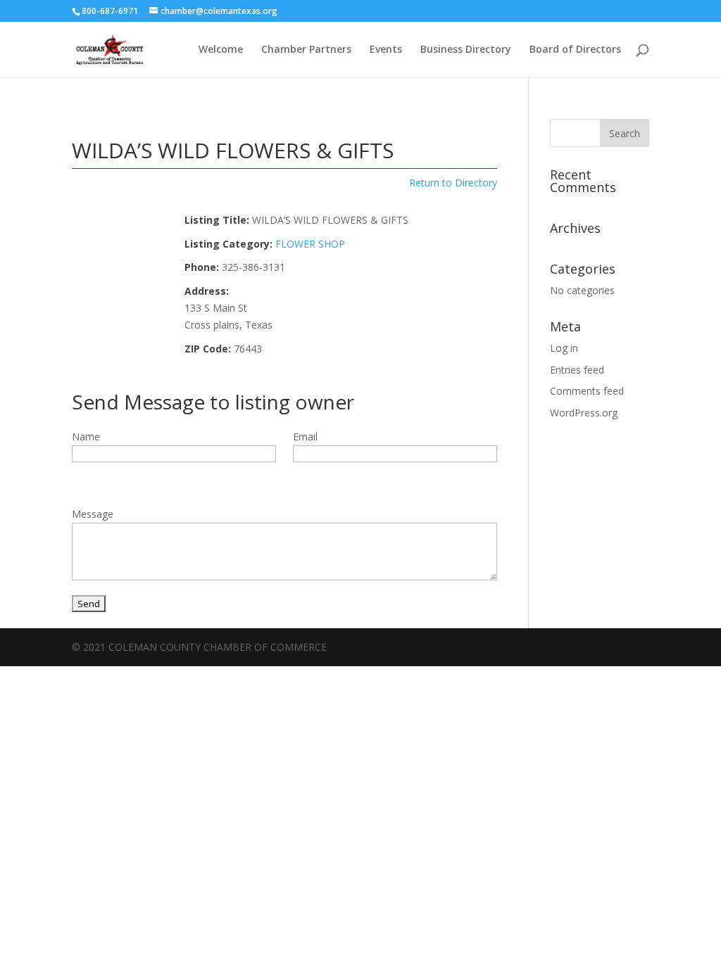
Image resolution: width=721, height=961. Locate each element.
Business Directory (465, 50)
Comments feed (587, 390)
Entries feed (577, 369)
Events (386, 50)
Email (305, 436)
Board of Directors (575, 50)
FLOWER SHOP (310, 243)
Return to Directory (453, 182)
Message (92, 514)
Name (86, 436)
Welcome (221, 50)
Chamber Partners (306, 50)
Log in (564, 348)
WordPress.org (583, 412)
